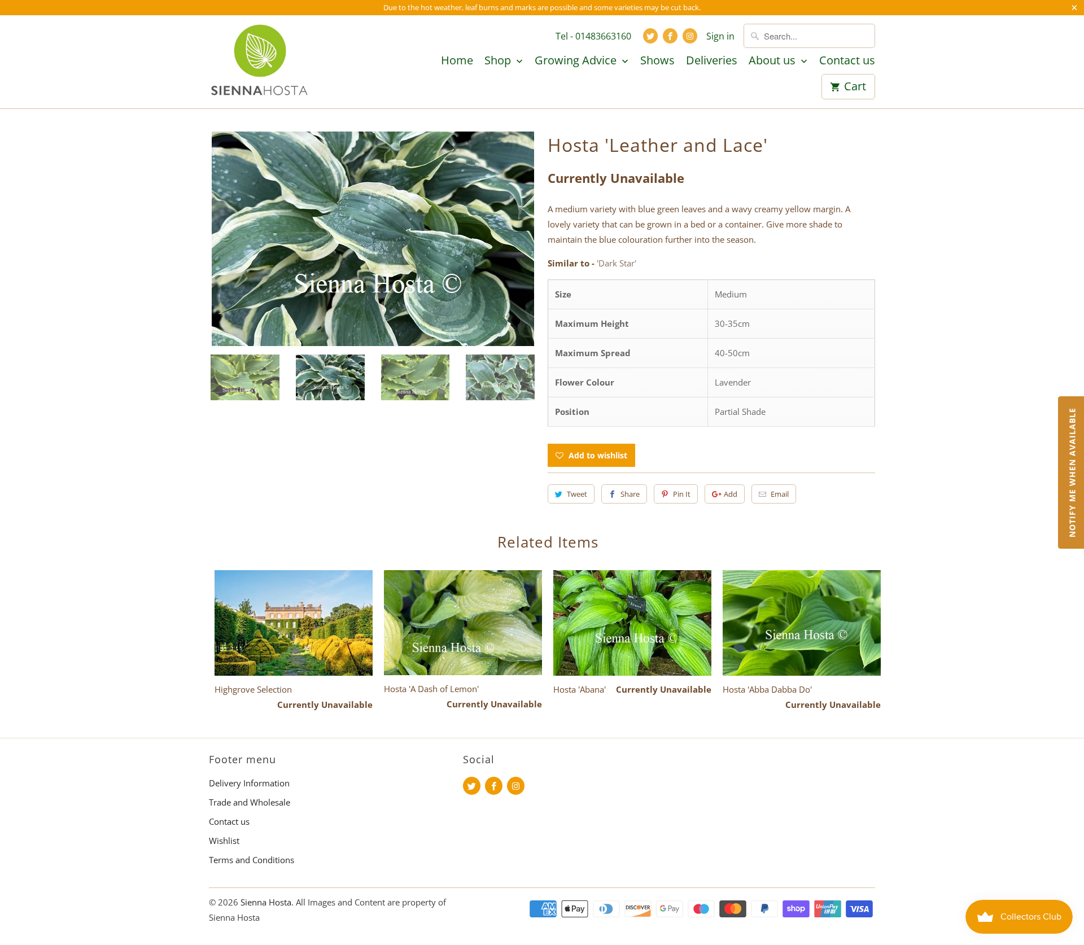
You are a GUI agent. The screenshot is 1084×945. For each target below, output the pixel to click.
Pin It (681, 494)
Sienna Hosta (266, 902)
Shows (657, 61)
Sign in (720, 36)
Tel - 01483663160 (593, 36)
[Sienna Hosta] (260, 61)
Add (730, 494)
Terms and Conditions (251, 859)
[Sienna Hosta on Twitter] (650, 35)
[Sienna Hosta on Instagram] (690, 35)
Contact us (847, 61)
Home (457, 61)
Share (630, 494)
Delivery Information (249, 783)
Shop (499, 61)
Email (780, 494)
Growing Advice (577, 61)
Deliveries (711, 61)
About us (773, 61)
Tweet (577, 494)
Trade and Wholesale (249, 802)
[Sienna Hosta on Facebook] (670, 35)
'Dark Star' (616, 263)
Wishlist (224, 840)
